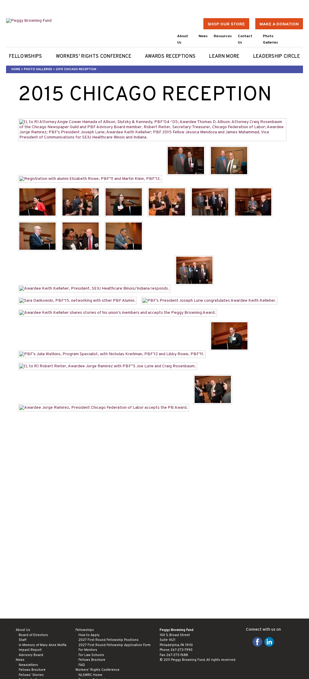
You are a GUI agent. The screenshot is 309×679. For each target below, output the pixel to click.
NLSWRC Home (90, 675)
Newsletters (28, 665)
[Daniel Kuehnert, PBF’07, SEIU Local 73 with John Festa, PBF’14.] (215, 407)
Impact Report (30, 650)
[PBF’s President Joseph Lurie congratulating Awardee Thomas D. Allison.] (255, 220)
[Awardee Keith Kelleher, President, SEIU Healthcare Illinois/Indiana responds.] (96, 288)
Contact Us (245, 39)
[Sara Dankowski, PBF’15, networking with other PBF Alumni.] (79, 300)
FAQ (81, 665)
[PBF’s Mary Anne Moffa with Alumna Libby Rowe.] (169, 220)
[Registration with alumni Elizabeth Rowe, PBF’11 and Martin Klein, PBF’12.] (92, 178)
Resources (223, 36)
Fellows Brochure (32, 670)
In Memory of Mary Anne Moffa (42, 645)
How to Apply (89, 635)
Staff (22, 640)
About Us (182, 39)
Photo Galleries (270, 39)
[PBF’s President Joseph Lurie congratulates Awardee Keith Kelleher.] (211, 300)
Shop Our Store (226, 24)
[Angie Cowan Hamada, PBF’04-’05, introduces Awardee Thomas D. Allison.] (126, 220)
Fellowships (25, 57)
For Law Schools (91, 655)
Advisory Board (31, 655)
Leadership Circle (276, 57)
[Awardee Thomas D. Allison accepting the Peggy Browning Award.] (39, 254)
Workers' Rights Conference (93, 57)
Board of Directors (33, 635)
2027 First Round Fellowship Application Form (114, 645)
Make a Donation (279, 24)
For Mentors (87, 650)
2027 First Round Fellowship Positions (108, 640)
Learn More (224, 57)
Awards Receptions (170, 57)
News (203, 36)
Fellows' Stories (31, 675)
